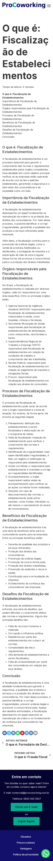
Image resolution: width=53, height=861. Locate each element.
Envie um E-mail (26, 806)
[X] (9, 733)
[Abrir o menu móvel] (49, 6)
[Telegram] (26, 733)
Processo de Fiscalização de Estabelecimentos (18, 117)
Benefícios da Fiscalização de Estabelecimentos (18, 124)
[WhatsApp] (18, 733)
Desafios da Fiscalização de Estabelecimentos (17, 131)
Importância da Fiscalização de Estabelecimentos (19, 103)
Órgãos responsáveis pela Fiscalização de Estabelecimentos (25, 110)
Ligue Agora (26, 821)
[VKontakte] (31, 733)
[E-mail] (35, 733)
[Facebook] (4, 733)
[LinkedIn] (13, 733)
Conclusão (8, 136)
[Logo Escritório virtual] (23, 5)
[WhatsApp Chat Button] (45, 853)
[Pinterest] (22, 733)
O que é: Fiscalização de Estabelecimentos (16, 96)
